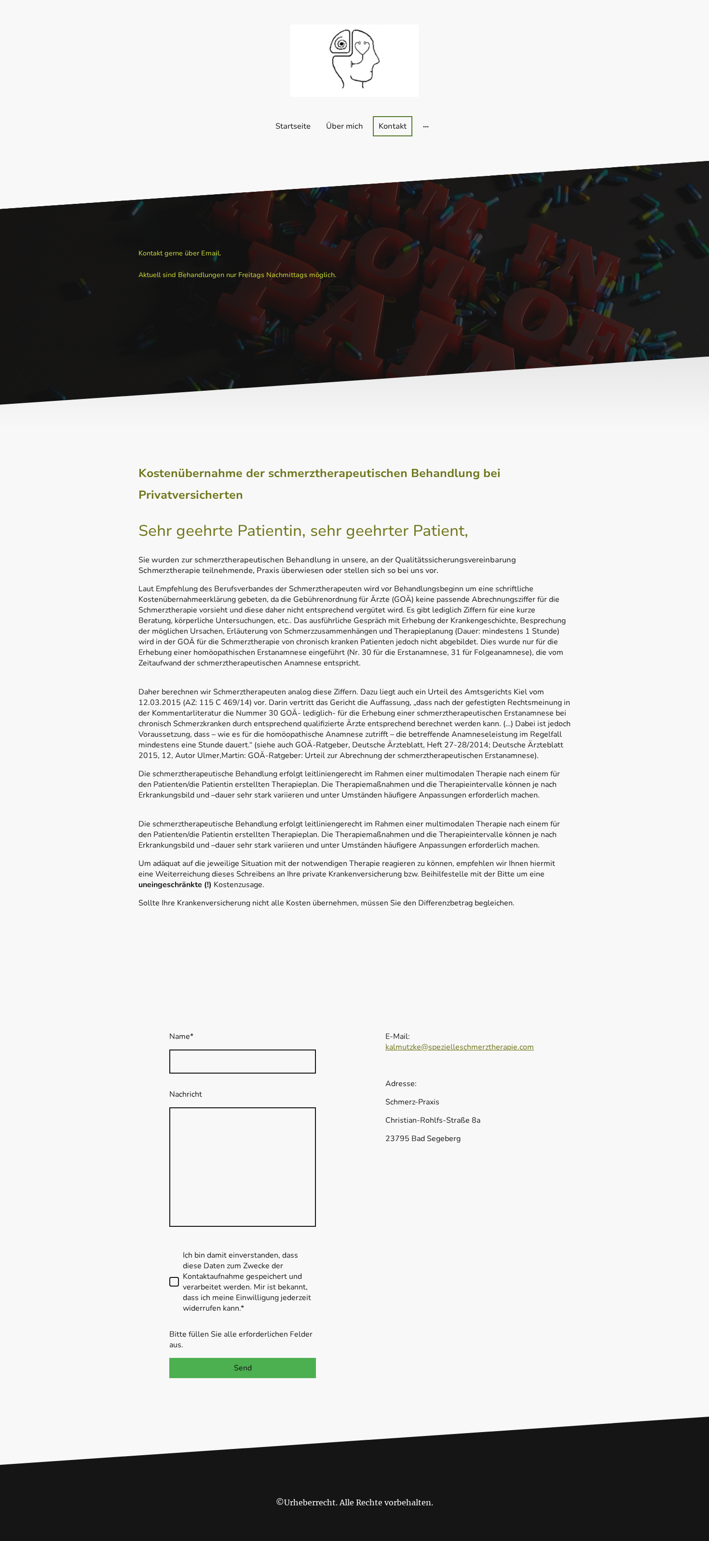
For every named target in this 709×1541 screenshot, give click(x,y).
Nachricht (185, 1094)
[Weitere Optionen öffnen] (426, 126)
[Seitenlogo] (354, 61)
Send (243, 1368)
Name (181, 1036)
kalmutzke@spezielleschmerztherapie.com (459, 1047)
